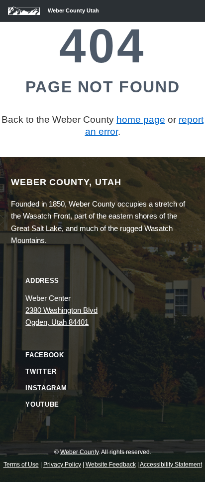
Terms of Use (21, 464)
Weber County (79, 452)
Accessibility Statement (171, 464)
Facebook (44, 355)
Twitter (41, 371)
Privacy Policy (62, 464)
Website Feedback (111, 464)
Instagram (46, 388)
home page (140, 119)
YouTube (42, 404)
